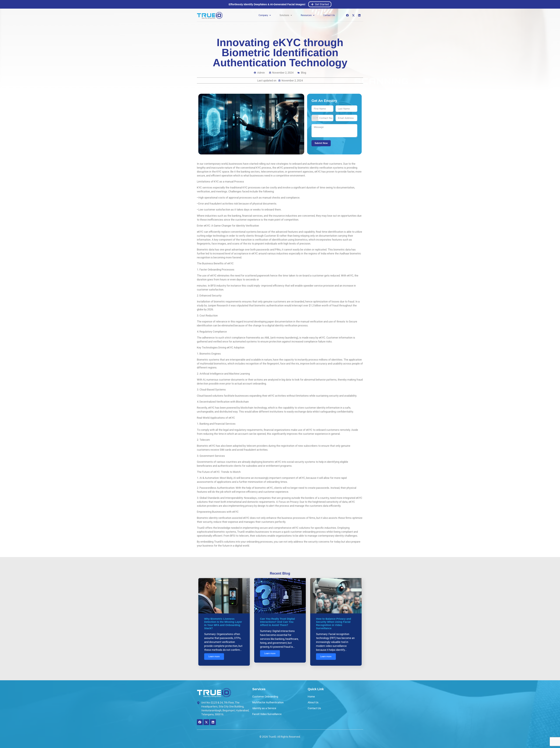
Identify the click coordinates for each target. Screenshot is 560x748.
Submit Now (321, 143)
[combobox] (315, 118)
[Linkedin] (359, 15)
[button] (264, 15)
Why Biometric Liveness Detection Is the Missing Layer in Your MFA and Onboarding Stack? (223, 623)
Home (311, 696)
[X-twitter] (353, 15)
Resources (306, 15)
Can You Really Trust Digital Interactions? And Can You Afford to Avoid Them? (277, 622)
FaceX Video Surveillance (267, 714)
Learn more (214, 656)
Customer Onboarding (265, 696)
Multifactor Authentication (268, 702)
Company (263, 15)
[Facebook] (347, 15)
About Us (313, 702)
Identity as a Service (264, 708)
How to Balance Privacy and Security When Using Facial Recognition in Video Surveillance (333, 623)
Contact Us (329, 15)
